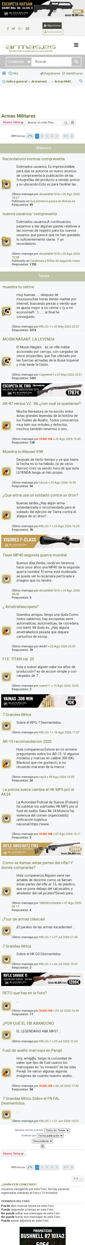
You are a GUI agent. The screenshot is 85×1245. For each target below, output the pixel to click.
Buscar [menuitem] (81, 81)
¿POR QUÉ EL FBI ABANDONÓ (28, 1023)
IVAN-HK (45, 439)
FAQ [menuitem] (15, 73)
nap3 (42, 777)
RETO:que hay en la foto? (25, 992)
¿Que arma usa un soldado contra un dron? (40, 495)
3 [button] (47, 136)
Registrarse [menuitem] (52, 73)
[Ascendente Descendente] (42, 1141)
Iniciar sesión (54, 32)
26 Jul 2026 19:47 (65, 964)
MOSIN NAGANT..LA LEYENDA (29, 339)
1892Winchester (50, 903)
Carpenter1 (46, 374)
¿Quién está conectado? (19, 1184)
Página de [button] (30, 136)
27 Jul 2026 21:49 (65, 937)
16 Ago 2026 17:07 (66, 732)
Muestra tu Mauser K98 (23, 451)
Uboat (43, 482)
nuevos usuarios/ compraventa (30, 213)
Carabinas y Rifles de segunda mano (55, 261)
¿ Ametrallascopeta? (21, 606)
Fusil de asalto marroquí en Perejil (32, 1050)
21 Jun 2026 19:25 (66, 1121)
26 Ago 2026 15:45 (68, 439)
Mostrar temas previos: (29, 1130)
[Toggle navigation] (76, 45)
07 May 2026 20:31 (69, 374)
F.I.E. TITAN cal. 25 (18, 659)
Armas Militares (18, 116)
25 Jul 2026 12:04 (65, 1041)
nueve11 (45, 685)
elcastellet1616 (49, 194)
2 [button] (42, 136)
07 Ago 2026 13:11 (68, 834)
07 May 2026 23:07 (66, 326)
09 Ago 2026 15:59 (61, 777)
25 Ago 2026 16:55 (63, 482)
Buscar (65, 122)
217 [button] (66, 136)
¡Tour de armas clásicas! (24, 919)
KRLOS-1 (45, 326)
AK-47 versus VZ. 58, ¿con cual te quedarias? (42, 403)
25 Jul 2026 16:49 (67, 1010)
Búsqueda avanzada (72, 122)
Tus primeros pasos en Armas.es (52, 201)
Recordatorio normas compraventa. (34, 158)
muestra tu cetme (18, 286)
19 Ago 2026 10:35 (66, 685)
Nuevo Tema (11, 122)
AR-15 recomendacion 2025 (27, 741)
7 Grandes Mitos (17, 714)
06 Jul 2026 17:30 (67, 1086)
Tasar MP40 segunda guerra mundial (35, 555)
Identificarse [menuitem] (74, 73)
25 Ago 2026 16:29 (66, 526)
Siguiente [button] (72, 136)
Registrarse (53, 25)
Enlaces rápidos (4, 73)
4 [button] (52, 136)
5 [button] (57, 136)
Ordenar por (29, 1135)
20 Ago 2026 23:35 (62, 646)
